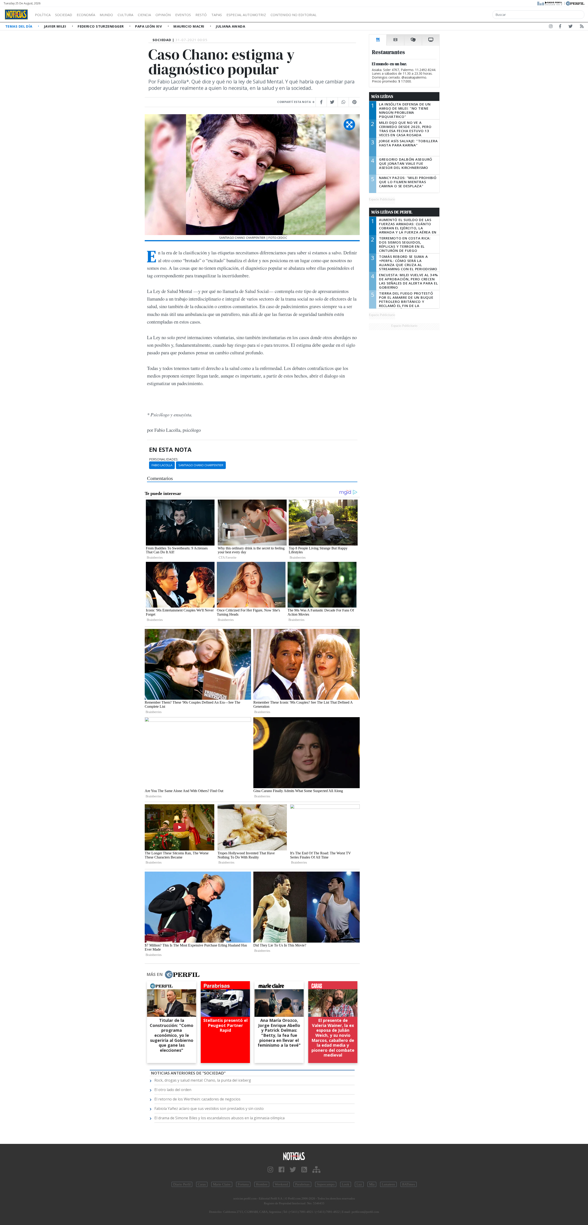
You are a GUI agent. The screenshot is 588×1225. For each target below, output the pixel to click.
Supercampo (326, 1184)
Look (345, 1184)
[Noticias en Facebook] (560, 27)
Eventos (183, 14)
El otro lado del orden (172, 1089)
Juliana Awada (230, 26)
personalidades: (163, 459)
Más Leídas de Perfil (391, 212)
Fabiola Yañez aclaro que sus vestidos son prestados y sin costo (209, 1108)
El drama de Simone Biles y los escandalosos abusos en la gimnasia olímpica (219, 1117)
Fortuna (243, 1184)
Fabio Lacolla (162, 465)
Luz (359, 1184)
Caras (202, 1184)
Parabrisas (302, 1184)
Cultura (125, 14)
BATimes (408, 1184)
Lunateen (388, 1184)
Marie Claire (222, 1184)
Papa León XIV (149, 26)
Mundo (106, 14)
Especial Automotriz (246, 14)
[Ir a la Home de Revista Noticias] (16, 14)
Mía (372, 1184)
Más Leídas (382, 96)
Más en (155, 974)
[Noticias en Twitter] (571, 27)
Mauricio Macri (189, 26)
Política (43, 14)
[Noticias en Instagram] (551, 27)
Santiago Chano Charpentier (200, 465)
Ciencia (144, 14)
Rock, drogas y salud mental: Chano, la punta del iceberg (202, 1080)
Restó (201, 14)
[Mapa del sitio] (316, 1169)
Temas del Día (19, 26)
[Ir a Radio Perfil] (550, 3)
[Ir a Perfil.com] (575, 3)
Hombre (262, 1184)
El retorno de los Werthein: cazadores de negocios (197, 1099)
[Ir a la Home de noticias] (294, 1156)
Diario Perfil (182, 1184)
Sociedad (63, 14)
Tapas (216, 14)
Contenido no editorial (294, 14)
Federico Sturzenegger (101, 26)
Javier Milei (55, 26)
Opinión (163, 14)
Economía (86, 14)
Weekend (281, 1184)
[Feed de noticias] (582, 27)
